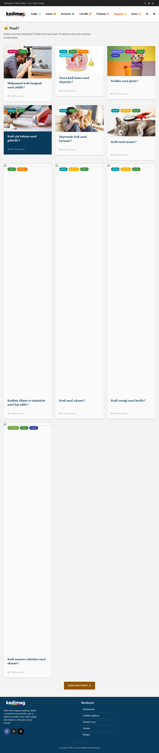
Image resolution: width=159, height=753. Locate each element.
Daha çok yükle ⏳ (79, 685)
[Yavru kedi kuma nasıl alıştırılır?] (79, 59)
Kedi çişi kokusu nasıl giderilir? (22, 138)
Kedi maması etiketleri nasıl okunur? (26, 661)
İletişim (41, 3)
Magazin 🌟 (120, 14)
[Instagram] (21, 731)
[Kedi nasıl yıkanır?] (79, 279)
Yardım (35, 3)
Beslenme (13, 428)
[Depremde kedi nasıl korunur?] (79, 118)
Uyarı (29, 3)
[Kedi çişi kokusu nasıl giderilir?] (28, 118)
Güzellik (125, 110)
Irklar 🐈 (136, 14)
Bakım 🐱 (51, 14)
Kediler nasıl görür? (124, 81)
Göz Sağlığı (117, 51)
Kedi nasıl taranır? (124, 141)
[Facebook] (7, 731)
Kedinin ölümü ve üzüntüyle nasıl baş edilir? (26, 402)
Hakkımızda (8, 3)
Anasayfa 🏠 (19, 14)
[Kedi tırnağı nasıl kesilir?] (131, 279)
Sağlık (115, 55)
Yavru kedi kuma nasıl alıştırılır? (74, 79)
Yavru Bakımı (66, 55)
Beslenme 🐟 (68, 14)
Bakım (63, 51)
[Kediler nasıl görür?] (131, 60)
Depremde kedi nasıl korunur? (73, 138)
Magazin (12, 51)
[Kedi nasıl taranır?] (131, 121)
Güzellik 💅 (85, 14)
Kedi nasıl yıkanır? (72, 400)
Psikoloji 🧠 (102, 14)
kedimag (77, 748)
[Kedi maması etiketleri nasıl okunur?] (28, 538)
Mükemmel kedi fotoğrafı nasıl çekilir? (24, 85)
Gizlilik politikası (20, 3)
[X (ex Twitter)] (14, 731)
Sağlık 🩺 (36, 14)
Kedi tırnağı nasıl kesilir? (128, 400)
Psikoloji (83, 51)
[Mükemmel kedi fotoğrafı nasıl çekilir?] (28, 62)
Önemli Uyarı (89, 722)
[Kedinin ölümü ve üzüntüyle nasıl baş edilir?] (28, 279)
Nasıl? (23, 51)
